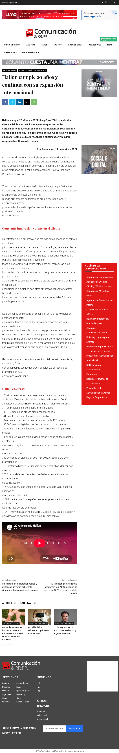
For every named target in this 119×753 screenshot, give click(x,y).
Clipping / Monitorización (98, 286)
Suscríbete (74, 728)
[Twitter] (106, 2)
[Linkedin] (102, 2)
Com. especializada (38, 623)
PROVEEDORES (9, 71)
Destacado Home (11, 623)
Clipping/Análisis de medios (32, 71)
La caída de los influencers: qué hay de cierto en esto (39, 630)
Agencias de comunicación (99, 277)
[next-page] (9, 646)
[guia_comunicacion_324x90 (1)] (99, 22)
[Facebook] (99, 2)
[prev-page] (4, 646)
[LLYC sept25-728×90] (39, 21)
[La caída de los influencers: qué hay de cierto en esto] (39, 617)
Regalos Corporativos (96, 397)
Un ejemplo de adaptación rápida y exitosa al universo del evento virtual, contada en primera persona (20, 587)
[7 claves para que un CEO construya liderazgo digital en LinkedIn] (65, 617)
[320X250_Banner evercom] (99, 99)
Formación (91, 374)
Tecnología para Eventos (98, 351)
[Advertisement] (99, 119)
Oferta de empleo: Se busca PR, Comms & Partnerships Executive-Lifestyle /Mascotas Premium (13, 633)
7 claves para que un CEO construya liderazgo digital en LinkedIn (65, 630)
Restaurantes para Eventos (99, 346)
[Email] (27, 102)
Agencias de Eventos (96, 282)
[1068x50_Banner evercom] (59, 67)
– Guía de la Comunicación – (95, 267)
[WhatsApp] (34, 102)
